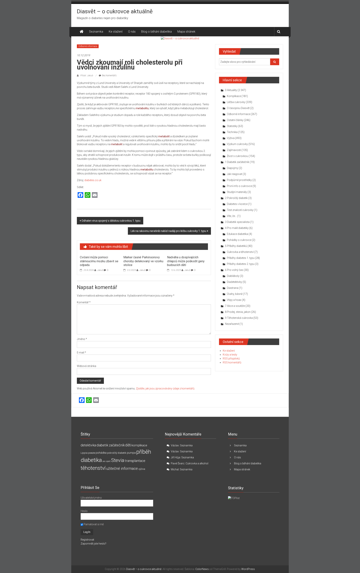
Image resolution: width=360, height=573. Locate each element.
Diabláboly (233, 275)
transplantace (135, 461)
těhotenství (93, 468)
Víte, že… (232, 215)
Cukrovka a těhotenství (240, 251)
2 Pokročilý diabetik (236, 197)
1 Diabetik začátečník (237, 162)
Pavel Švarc (177, 463)
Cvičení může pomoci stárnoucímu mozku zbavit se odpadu (99, 261)
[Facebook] (80, 195)
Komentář (84, 302)
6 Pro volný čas (234, 269)
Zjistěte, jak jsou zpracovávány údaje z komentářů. (165, 388)
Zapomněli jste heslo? (93, 543)
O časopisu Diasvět (238, 108)
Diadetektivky (234, 281)
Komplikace (234, 96)
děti (128, 445)
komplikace (139, 445)
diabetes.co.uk (92, 180)
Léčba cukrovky (236, 102)
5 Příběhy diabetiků (236, 245)
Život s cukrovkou (237, 156)
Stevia (117, 460)
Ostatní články (235, 120)
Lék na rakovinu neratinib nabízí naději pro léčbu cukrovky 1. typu (168, 230)
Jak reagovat (234, 174)
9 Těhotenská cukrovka (239, 317)
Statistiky (232, 126)
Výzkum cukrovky (237, 144)
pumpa (131, 452)
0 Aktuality (231, 90)
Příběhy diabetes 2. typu (240, 263)
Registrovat (87, 539)
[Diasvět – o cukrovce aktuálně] (81, 31)
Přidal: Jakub (87, 75)
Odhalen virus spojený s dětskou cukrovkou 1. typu (111, 220)
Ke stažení (115, 31)
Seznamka (96, 31)
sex (103, 461)
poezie (91, 452)
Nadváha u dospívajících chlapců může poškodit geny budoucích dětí (186, 261)
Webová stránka (86, 366)
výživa (141, 469)
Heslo (84, 510)
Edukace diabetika (237, 233)
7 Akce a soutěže (235, 305)
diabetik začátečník (111, 445)
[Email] (94, 195)
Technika (232, 132)
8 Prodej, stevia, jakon (237, 311)
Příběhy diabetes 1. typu (240, 257)
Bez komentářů (109, 75)
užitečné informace (122, 468)
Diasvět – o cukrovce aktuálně (115, 11)
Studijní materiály (237, 192)
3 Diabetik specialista (237, 221)
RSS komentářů (232, 362)
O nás (132, 31)
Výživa (231, 138)
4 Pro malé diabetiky (237, 227)
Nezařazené (232, 323)
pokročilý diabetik (116, 452)
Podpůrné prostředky (239, 180)
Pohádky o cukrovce (239, 239)
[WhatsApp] (87, 195)
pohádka (101, 452)
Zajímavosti (234, 150)
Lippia (84, 452)
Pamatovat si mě (93, 524)
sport (108, 461)
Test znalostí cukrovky (240, 209)
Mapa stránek (186, 31)
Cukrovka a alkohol (197, 463)
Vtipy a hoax (234, 299)
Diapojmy (232, 168)
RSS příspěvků (231, 358)
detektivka (88, 445)
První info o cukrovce (239, 186)
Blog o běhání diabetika (156, 31)
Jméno (82, 339)
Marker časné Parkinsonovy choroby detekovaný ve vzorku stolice (143, 261)
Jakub (100, 270)
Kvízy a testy (230, 354)
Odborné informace (87, 46)
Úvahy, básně (234, 293)
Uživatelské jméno (91, 497)
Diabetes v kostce (237, 203)
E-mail (81, 352)
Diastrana (232, 287)
